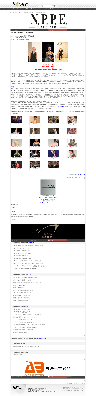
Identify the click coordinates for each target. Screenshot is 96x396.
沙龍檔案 (32, 8)
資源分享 (45, 8)
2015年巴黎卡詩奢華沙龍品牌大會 (22, 253)
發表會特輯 (19, 8)
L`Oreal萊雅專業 (24, 12)
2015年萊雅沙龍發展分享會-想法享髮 (23, 248)
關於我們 (52, 8)
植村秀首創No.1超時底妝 (19, 285)
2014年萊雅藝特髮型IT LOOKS (21, 255)
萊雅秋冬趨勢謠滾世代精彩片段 (21, 298)
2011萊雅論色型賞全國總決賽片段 (22, 292)
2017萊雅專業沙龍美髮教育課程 (21, 309)
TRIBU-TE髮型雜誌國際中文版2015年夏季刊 (25, 327)
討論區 (39, 8)
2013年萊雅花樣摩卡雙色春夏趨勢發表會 (24, 258)
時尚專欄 (26, 8)
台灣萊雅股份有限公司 (19, 354)
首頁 (13, 8)
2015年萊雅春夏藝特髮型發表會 (21, 250)
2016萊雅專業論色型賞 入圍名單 (21, 312)
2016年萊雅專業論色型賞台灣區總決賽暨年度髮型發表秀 (28, 245)
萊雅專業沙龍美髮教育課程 (20, 332)
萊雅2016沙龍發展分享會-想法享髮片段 (23, 280)
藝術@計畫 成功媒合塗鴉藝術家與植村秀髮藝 (25, 277)
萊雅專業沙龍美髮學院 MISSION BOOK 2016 (25, 317)
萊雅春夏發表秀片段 (18, 287)
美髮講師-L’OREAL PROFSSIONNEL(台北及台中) (26, 346)
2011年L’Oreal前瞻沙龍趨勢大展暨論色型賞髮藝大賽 (27, 261)
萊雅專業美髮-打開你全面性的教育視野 (23, 329)
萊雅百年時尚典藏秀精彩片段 (20, 300)
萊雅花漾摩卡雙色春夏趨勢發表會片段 (23, 290)
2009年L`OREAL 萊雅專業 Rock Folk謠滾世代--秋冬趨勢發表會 (30, 266)
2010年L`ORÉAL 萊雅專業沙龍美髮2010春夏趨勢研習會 (28, 263)
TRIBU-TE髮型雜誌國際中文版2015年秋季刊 (25, 322)
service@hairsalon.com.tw (37, 389)
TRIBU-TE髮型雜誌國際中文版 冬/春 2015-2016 (25, 319)
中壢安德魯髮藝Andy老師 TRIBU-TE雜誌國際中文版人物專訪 (29, 324)
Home (12, 12)
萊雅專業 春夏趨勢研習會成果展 (21, 295)
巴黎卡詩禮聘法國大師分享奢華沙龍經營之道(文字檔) (27, 282)
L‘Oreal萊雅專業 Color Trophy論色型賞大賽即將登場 (27, 314)
